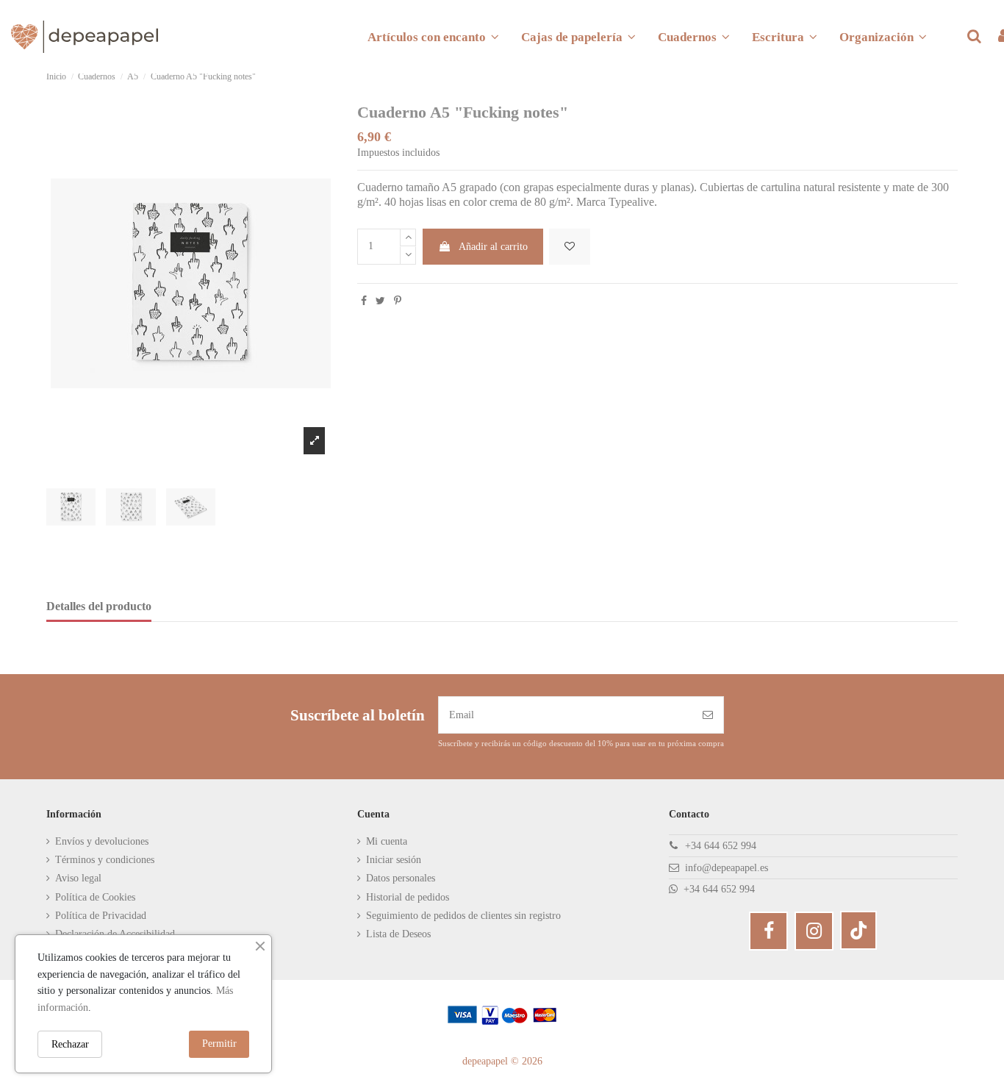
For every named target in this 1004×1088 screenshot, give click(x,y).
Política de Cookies (95, 897)
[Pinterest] (397, 301)
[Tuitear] (380, 301)
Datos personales (400, 878)
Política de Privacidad (100, 915)
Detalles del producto (98, 606)
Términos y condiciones (104, 859)
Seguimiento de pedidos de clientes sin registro (463, 915)
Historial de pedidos (407, 897)
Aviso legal (78, 878)
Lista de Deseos (398, 934)
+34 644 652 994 (720, 845)
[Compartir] (364, 301)
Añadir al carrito (493, 246)
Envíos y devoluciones (101, 841)
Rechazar (70, 1044)
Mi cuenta (386, 841)
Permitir (219, 1043)
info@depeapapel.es (726, 867)
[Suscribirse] (707, 715)
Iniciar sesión (393, 859)
